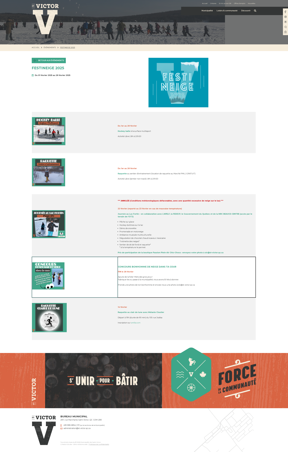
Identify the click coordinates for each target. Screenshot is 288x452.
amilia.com (135, 323)
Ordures (213, 3)
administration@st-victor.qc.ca (77, 428)
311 (91, 425)
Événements (50, 47)
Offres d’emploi (239, 3)
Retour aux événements (51, 60)
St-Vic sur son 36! (225, 3)
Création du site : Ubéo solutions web (74, 444)
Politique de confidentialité (99, 444)
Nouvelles (251, 3)
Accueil (204, 3)
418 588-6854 (70, 425)
